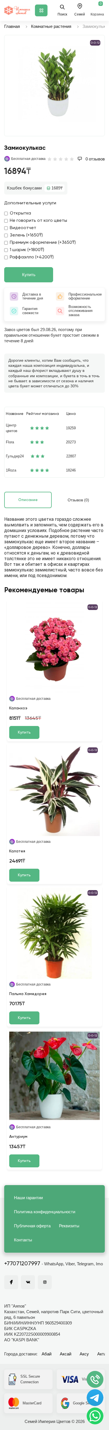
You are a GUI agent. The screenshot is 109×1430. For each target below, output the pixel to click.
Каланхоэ (18, 708)
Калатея (17, 851)
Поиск (62, 14)
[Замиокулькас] (57, 83)
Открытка (20, 213)
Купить (28, 274)
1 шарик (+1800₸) (27, 250)
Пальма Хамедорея (27, 994)
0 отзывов (94, 159)
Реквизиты (69, 1225)
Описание (28, 500)
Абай (46, 1353)
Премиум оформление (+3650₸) (43, 242)
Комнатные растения (51, 26)
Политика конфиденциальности (44, 1211)
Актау (102, 1353)
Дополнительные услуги (30, 203)
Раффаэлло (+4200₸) (32, 257)
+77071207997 (22, 1264)
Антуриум (18, 1137)
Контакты (23, 1239)
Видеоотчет (23, 228)
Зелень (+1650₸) (26, 235)
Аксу (84, 1353)
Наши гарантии (28, 1197)
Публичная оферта (32, 1225)
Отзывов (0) (78, 500)
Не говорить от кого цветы (38, 220)
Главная (12, 26)
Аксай (65, 1353)
